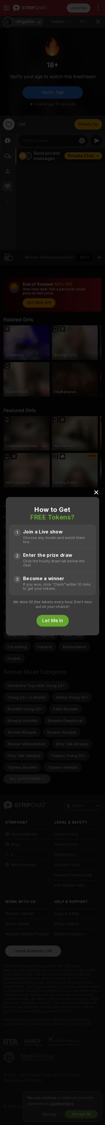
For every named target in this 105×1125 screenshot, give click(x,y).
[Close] (96, 492)
